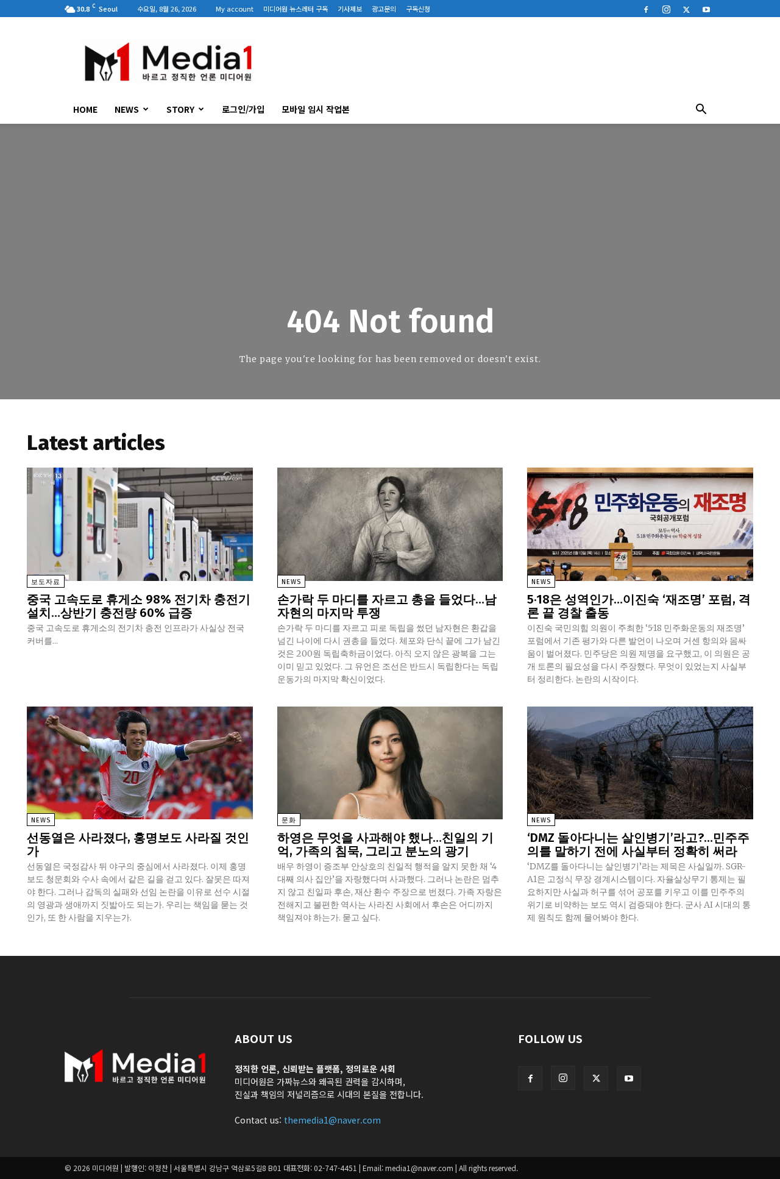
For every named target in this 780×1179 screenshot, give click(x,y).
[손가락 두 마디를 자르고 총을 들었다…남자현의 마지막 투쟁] (390, 524)
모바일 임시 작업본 (316, 109)
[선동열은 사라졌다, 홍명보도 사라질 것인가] (140, 763)
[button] (700, 110)
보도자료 (45, 582)
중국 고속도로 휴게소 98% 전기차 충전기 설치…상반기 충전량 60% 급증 (138, 606)
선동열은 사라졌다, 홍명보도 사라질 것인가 (138, 844)
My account (235, 8)
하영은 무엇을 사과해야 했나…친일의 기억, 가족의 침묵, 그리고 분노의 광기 (385, 844)
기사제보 (350, 8)
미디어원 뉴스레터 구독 (295, 8)
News (127, 109)
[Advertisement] (493, 61)
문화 (289, 820)
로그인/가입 (243, 109)
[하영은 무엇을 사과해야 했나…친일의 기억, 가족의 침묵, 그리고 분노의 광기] (390, 763)
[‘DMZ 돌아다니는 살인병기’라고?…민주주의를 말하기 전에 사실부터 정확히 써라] (640, 763)
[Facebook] (646, 8)
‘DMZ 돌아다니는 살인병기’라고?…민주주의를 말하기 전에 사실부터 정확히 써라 (638, 844)
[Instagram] (666, 8)
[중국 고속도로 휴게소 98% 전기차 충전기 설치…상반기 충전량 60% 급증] (140, 524)
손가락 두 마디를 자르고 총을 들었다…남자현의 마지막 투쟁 (387, 606)
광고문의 (384, 8)
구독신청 (418, 8)
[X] (686, 8)
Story (180, 109)
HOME (85, 109)
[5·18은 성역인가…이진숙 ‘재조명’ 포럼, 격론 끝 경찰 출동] (640, 524)
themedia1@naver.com (332, 1120)
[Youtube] (706, 8)
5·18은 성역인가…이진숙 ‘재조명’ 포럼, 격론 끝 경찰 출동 (639, 606)
